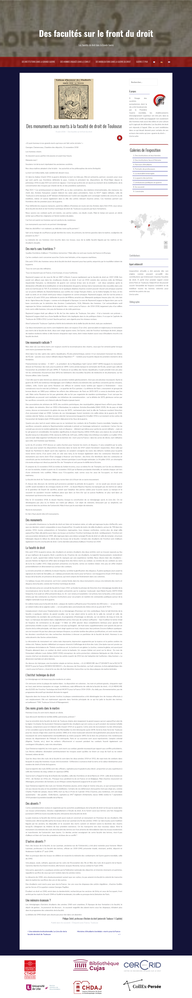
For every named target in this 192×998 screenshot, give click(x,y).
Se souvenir (65, 923)
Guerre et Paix (142, 61)
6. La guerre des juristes (143, 178)
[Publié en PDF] (119, 138)
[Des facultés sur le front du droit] (96, 18)
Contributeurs (134, 255)
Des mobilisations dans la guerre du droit (113, 61)
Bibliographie (134, 302)
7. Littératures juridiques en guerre (147, 182)
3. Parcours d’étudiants (142, 164)
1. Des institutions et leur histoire (147, 155)
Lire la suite (133, 136)
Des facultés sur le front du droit (96, 33)
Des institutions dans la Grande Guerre (38, 61)
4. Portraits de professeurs (144, 169)
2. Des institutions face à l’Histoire (147, 160)
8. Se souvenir (138, 187)
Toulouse (94, 923)
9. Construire (138, 191)
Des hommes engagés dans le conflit (75, 61)
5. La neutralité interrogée (143, 173)
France (87, 923)
